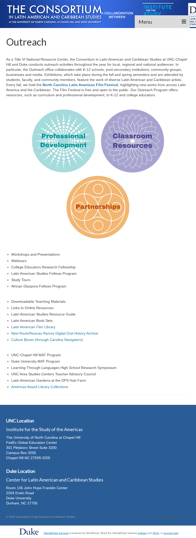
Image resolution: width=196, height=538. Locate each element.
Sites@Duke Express (56, 533)
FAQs (156, 533)
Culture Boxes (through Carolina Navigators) (47, 340)
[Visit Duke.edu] (29, 531)
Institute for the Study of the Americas (44, 429)
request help (171, 533)
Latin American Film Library (33, 327)
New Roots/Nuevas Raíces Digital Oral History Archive (54, 333)
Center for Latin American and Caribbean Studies (54, 479)
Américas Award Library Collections (39, 387)
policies (142, 533)
